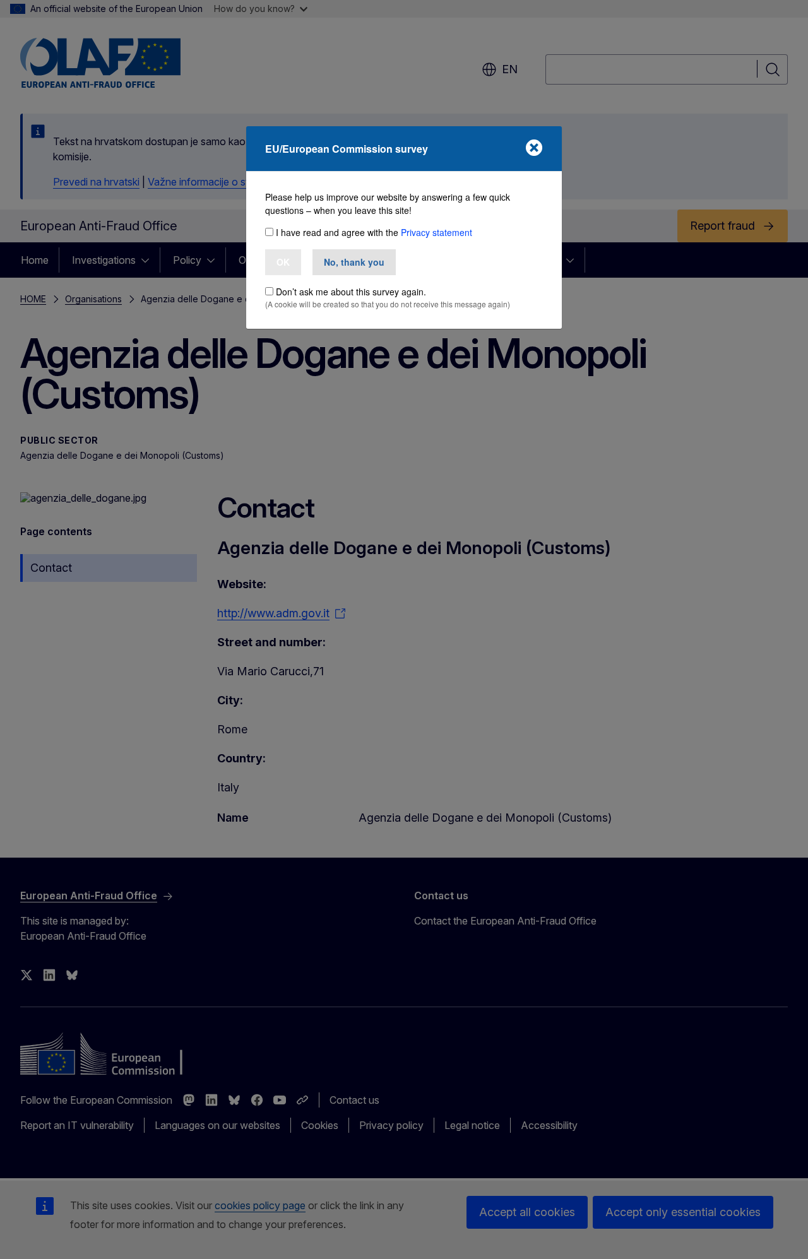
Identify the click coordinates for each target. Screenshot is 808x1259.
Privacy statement (436, 232)
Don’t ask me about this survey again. (351, 291)
